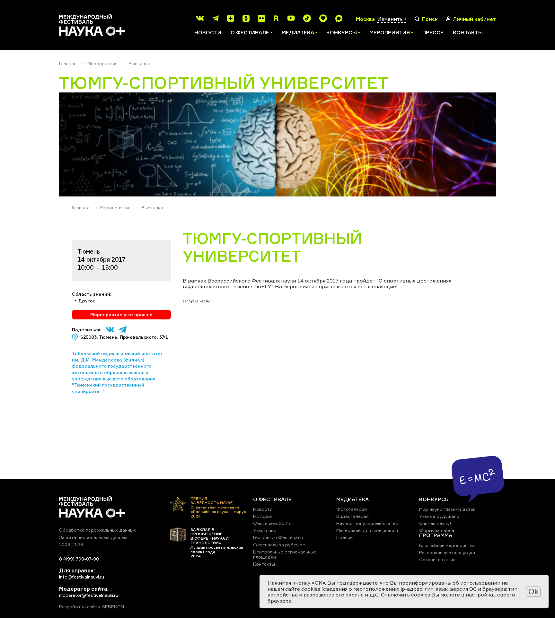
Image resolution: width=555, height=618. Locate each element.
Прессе (433, 32)
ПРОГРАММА (435, 535)
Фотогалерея (351, 509)
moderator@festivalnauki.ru (88, 595)
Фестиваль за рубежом (279, 544)
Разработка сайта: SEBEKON (91, 606)
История (262, 516)
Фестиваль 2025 (271, 523)
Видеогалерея (352, 516)
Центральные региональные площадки (284, 554)
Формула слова (436, 530)
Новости (207, 32)
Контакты (468, 32)
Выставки (139, 63)
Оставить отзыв (437, 559)
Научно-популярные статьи (367, 523)
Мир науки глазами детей (447, 509)
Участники (264, 530)
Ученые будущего (439, 516)
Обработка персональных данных (97, 530)
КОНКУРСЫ (434, 499)
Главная (67, 63)
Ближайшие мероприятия (447, 545)
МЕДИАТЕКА (352, 499)
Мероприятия (102, 63)
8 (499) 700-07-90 (79, 558)
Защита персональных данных (93, 537)
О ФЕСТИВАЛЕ (272, 499)
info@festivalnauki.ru (81, 576)
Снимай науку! (435, 523)
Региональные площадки (447, 552)
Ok (533, 591)
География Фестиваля (278, 537)
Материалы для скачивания (367, 530)
